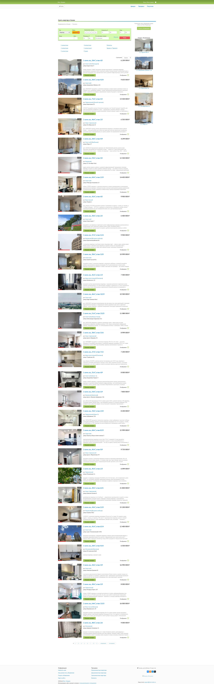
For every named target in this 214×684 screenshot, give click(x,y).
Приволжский (89, 102)
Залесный (95, 395)
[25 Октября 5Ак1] (70, 165)
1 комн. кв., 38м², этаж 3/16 (93, 333)
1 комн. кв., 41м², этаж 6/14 (93, 526)
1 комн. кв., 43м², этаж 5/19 (93, 507)
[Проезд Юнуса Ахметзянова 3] (70, 437)
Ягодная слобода (97, 238)
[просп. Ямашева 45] (70, 339)
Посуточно (150, 6)
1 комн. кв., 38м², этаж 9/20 (93, 80)
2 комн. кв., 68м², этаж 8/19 (93, 430)
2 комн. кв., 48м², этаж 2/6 (93, 623)
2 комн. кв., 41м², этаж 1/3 (93, 275)
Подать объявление (144, 28)
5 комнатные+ (88, 48)
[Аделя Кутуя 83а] (70, 261)
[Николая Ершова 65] (70, 572)
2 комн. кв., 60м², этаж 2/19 (93, 177)
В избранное (123, 75)
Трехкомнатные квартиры (98, 675)
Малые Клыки (96, 317)
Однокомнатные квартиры (99, 670)
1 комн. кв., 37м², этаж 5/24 (93, 235)
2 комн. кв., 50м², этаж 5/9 (93, 392)
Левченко (95, 549)
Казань (62, 6)
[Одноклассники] (150, 672)
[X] (155, 672)
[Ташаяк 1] (70, 203)
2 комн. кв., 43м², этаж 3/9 (93, 565)
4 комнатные (87, 45)
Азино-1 (94, 376)
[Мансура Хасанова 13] (70, 184)
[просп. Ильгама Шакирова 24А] (70, 399)
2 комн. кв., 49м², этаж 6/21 (93, 488)
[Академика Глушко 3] (70, 379)
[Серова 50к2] (70, 514)
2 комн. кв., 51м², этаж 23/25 (93, 313)
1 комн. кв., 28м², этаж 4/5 (93, 60)
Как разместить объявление (66, 673)
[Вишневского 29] (70, 610)
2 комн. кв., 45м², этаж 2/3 (93, 469)
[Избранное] (155, 2)
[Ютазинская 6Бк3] (70, 553)
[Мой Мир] (153, 672)
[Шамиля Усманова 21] (70, 630)
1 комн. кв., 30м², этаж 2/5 (93, 216)
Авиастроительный (90, 278)
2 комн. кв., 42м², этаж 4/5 (93, 196)
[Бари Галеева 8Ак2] (70, 301)
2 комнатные (64, 48)
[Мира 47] (70, 146)
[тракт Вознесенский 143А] (70, 533)
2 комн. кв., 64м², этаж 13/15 (93, 603)
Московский (88, 549)
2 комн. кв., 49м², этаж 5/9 (93, 584)
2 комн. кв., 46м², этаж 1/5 (93, 119)
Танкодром (95, 64)
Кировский (88, 161)
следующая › (103, 643)
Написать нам (62, 670)
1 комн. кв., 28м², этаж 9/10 (93, 546)
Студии (86, 51)
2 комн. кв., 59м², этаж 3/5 (93, 158)
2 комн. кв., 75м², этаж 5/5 (93, 99)
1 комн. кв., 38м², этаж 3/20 (93, 254)
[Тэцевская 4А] (70, 359)
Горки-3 (96, 414)
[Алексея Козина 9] (70, 495)
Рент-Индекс (66, 681)
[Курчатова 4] (70, 67)
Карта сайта (61, 678)
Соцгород (99, 278)
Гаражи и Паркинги (112, 48)
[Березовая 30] (70, 106)
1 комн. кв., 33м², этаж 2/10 (93, 411)
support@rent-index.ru (150, 682)
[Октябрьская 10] (70, 126)
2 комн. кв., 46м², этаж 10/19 (93, 294)
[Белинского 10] (70, 282)
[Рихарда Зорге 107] (70, 591)
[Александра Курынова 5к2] (70, 320)
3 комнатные (64, 51)
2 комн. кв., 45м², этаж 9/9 (93, 449)
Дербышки (95, 142)
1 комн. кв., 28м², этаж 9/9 (93, 139)
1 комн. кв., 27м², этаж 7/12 (93, 352)
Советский (88, 64)
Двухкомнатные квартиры (98, 673)
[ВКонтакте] (148, 672)
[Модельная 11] (70, 476)
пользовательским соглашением (88, 683)
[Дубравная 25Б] (70, 418)
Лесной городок (98, 102)
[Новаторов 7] (70, 223)
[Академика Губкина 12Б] (70, 87)
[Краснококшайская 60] (70, 242)
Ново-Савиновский (90, 123)
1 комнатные (64, 45)
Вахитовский (89, 200)
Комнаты (109, 45)
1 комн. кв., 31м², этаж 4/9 (93, 372)
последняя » (112, 643)
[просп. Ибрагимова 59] (70, 456)
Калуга (95, 607)
